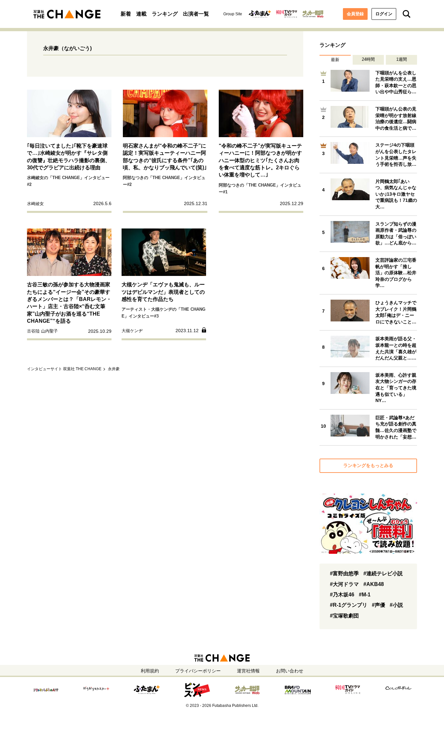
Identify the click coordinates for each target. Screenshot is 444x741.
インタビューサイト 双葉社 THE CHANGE (64, 369)
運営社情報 (248, 670)
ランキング (165, 14)
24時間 (368, 59)
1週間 (401, 59)
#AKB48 (373, 584)
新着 (126, 14)
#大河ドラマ (344, 584)
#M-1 (365, 594)
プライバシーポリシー (198, 670)
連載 (141, 14)
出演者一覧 (196, 14)
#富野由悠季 (344, 573)
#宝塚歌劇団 (344, 615)
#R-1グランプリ (348, 605)
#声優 (378, 605)
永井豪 (114, 369)
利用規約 (150, 670)
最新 (335, 59)
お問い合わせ (289, 670)
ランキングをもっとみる (368, 465)
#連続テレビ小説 (383, 573)
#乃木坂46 (342, 594)
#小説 (396, 605)
